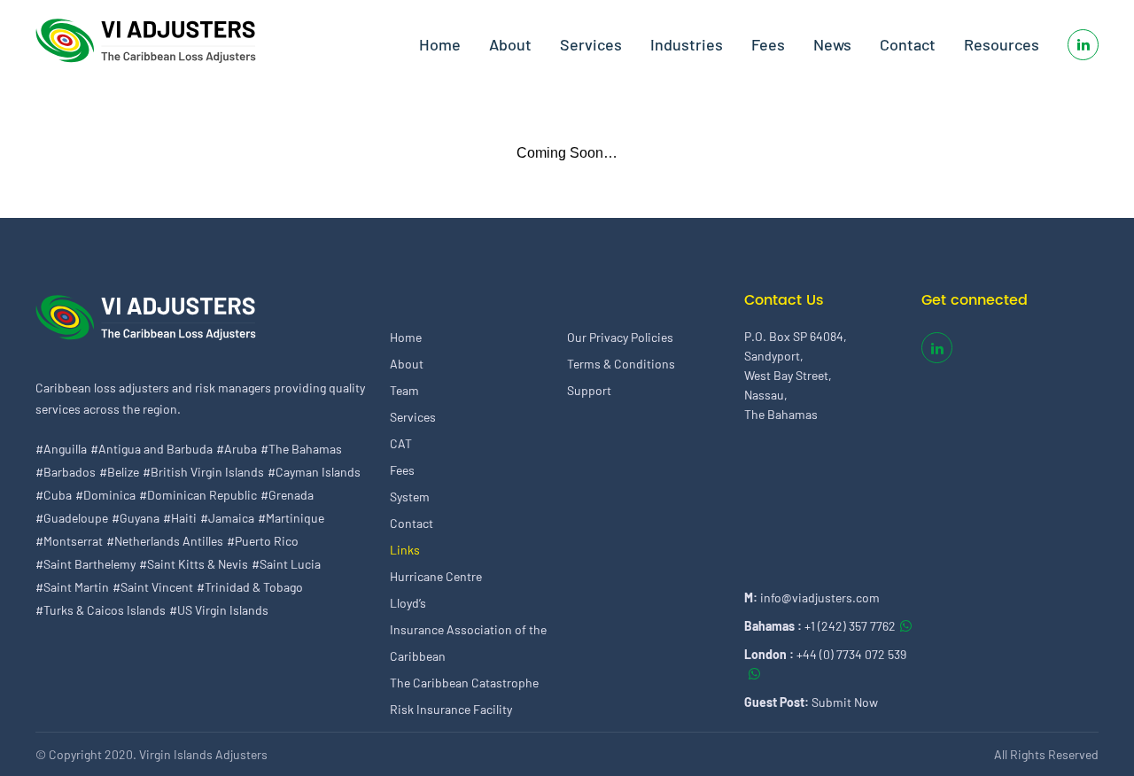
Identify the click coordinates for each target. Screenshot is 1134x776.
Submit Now (845, 702)
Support (589, 390)
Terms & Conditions (621, 363)
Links (405, 549)
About (510, 44)
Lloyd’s (408, 602)
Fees (768, 44)
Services (591, 44)
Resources (1001, 44)
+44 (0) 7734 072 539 (851, 654)
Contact (908, 44)
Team (404, 390)
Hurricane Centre (436, 576)
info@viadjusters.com (820, 597)
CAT (401, 443)
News (832, 44)
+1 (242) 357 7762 (850, 625)
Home (440, 44)
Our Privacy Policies (620, 337)
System (410, 496)
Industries (686, 44)
